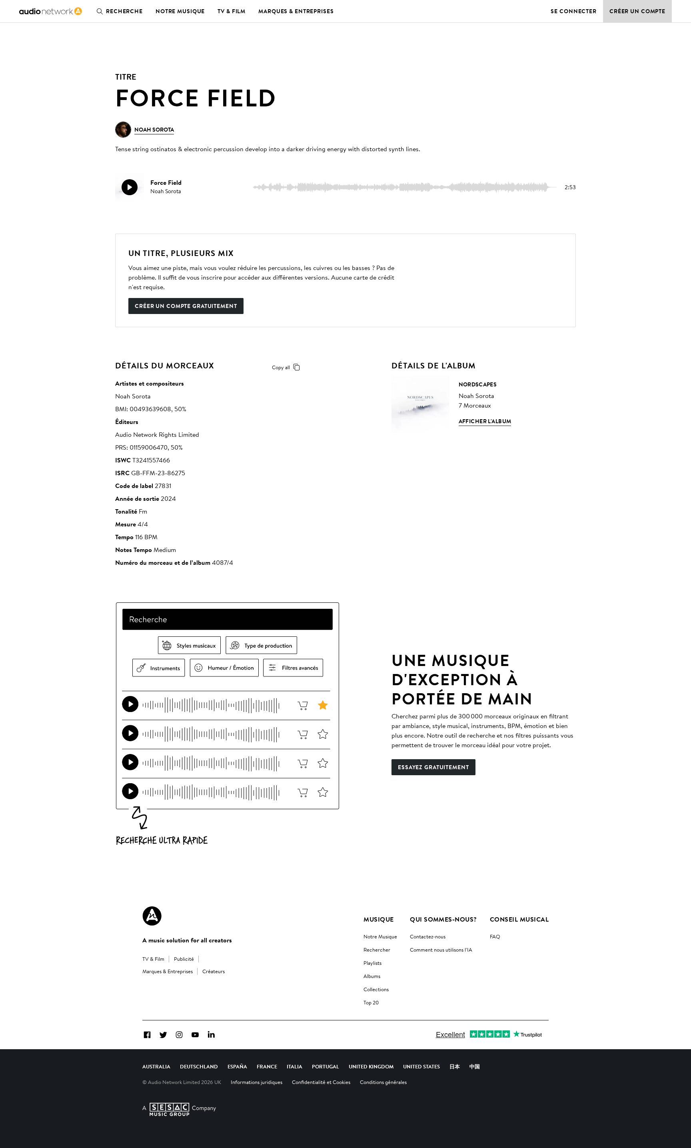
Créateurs (213, 971)
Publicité (184, 958)
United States (421, 1066)
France (267, 1066)
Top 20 (371, 1002)
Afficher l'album (485, 421)
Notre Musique (380, 936)
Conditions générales (383, 1082)
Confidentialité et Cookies (321, 1082)
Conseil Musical (519, 919)
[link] (50, 11)
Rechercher (376, 949)
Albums (371, 976)
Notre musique (180, 11)
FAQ (495, 936)
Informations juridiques (256, 1082)
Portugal (325, 1066)
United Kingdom (371, 1066)
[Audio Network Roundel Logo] (152, 916)
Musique (378, 919)
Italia (294, 1066)
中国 (474, 1066)
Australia (156, 1066)
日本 (454, 1066)
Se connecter (574, 11)
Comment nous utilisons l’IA (441, 949)
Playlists (372, 962)
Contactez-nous (427, 936)
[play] (130, 187)
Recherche (124, 11)
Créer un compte (637, 11)
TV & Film (232, 11)
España (237, 1066)
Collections (376, 989)
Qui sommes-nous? (443, 919)
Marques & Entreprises (296, 11)
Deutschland (199, 1066)
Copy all (281, 367)
